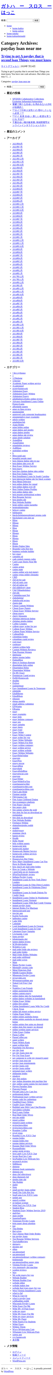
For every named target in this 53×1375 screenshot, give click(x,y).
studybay (16, 1213)
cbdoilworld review (21, 600)
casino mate (17, 569)
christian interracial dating (23, 618)
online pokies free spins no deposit (27, 1024)
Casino (15, 564)
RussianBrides (18, 1148)
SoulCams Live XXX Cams (25, 1195)
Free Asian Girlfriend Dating (25, 799)
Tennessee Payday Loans (23, 1221)
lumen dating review (21, 941)
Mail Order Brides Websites (24, 954)
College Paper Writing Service (25, 631)
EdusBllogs (17, 696)
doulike (15, 680)
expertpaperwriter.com (22, 786)
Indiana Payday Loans (22, 877)
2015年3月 (17, 285)
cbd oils (15, 593)
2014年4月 (17, 312)
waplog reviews (19, 1270)
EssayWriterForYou (21, 781)
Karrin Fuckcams (20, 916)
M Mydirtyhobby (20, 944)
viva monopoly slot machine (25, 1267)
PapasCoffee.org (19, 1037)
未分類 (15, 1340)
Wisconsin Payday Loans (23, 1303)
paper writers (18, 1040)
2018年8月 (17, 252)
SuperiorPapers (19, 1218)
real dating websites (21, 1109)
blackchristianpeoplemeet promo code (29, 515)
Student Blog (18, 1208)
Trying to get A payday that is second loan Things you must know (26, 58)
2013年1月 (17, 358)
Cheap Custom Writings (23, 605)
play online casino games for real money (30, 1084)
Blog (14, 528)
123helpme (17, 378)
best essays (17, 468)
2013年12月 (18, 325)
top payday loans (20, 1236)
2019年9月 (17, 213)
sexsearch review (20, 1161)
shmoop (16, 1166)
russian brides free (20, 1140)
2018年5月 (17, 261)
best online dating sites (22, 492)
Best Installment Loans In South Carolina (30, 476)
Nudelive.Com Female (22, 988)
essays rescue (18, 763)
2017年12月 (18, 276)
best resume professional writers (26, 494)
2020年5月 (17, 198)
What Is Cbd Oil (19, 1296)
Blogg (15, 530)
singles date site (19, 1179)
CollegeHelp (18, 634)
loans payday (18, 936)
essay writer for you (21, 737)
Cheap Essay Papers (21, 608)
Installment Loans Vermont (24, 900)
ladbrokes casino (19, 918)
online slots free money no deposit (27, 1027)
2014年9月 (17, 297)
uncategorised (18, 1252)
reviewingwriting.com (22, 1128)
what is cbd (17, 1293)
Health (15, 838)
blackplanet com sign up (23, 518)
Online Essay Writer (21, 1001)
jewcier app (17, 913)
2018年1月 (17, 273)
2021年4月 (17, 183)
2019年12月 (18, 204)
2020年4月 (17, 201)
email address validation (23, 704)
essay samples (18, 724)
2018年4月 (17, 264)
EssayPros (17, 761)
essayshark (17, 768)
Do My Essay (18, 673)
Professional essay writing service (27, 1097)
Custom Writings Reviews (24, 649)
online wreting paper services (25, 1029)
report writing (18, 1120)
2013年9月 (17, 334)
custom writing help (21, 647)
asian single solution (21, 437)
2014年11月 (18, 291)
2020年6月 (17, 195)
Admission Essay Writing (23, 393)
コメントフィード (21, 1358)
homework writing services (24, 854)
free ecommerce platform (23, 802)
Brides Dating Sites (21, 546)
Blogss (15, 538)
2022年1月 (17, 156)
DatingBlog (17, 660)
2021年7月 (17, 174)
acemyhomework (20, 388)
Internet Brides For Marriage (25, 908)
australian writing (20, 450)
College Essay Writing (22, 629)
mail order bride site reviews (25, 949)
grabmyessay (18, 830)
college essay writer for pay (24, 626)
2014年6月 (17, 306)
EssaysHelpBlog (19, 771)
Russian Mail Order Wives (24, 1146)
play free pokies (19, 1078)
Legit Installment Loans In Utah (26, 929)
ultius (14, 1249)
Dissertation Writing (21, 670)
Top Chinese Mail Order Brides (26, 1234)
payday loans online (21, 1068)
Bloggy (15, 533)
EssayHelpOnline (20, 755)
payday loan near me (21, 81)
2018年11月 (18, 243)
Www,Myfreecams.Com (23, 1329)
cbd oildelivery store (21, 587)
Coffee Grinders (19, 624)
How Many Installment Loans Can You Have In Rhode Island (29, 862)
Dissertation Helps (20, 667)
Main (14, 962)
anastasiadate (18, 412)
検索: (3, 20)
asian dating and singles (22, 430)
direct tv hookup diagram (23, 662)
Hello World (17, 841)
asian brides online (20, 427)
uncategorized (18, 1254)
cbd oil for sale (19, 580)
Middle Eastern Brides (22, 972)
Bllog (14, 520)
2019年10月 (18, 210)
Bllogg (15, 523)
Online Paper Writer (21, 1014)
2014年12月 (18, 288)
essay (14, 711)
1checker (16, 381)
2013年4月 (17, 349)
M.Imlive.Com (19, 947)
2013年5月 (17, 346)
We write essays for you (23, 1275)
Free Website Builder (21, 820)
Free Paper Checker (21, 804)
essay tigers (17, 727)
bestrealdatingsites (20, 507)
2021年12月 (18, 159)
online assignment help (22, 991)
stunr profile (17, 1215)
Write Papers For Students (24, 1321)
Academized (18, 386)
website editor (18, 1283)
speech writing (18, 1200)
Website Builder (19, 1277)
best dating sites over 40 (23, 463)
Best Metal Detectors (21, 481)
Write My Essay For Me (23, 1314)
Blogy (15, 541)
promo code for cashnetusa (24, 1099)
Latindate (16, 923)
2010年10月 (18, 361)
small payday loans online (23, 1190)
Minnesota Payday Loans (23, 975)
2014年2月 (17, 319)
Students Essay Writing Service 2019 (28, 1210)
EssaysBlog (17, 766)
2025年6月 (17, 150)
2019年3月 (17, 231)
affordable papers (20, 406)
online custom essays (21, 993)
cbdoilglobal (17, 598)
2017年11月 (18, 279)
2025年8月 (17, 144)
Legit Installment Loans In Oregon (27, 926)
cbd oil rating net (19, 585)
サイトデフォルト (10, 66)
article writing (18, 419)
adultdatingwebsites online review (27, 399)
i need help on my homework (25, 872)
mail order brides (19, 952)
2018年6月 (17, 258)
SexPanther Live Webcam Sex (26, 1159)
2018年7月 (17, 255)
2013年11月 (18, 328)
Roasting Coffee (19, 1130)
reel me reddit (18, 1117)
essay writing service (21, 748)
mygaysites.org (19, 978)
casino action (18, 567)
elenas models (18, 701)
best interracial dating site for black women (31, 479)
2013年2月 (17, 355)
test (13, 1226)
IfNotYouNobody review (23, 874)
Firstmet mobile (19, 794)
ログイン (16, 1352)
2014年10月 (18, 294)
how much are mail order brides (26, 866)
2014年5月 (17, 309)
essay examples (19, 714)
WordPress (9, 1371)
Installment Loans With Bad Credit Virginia (31, 903)
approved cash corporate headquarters (29, 414)
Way (14, 1272)
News (15, 985)
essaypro (16, 758)
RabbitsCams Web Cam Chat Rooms (29, 1107)
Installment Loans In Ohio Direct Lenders (31, 885)
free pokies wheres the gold (24, 810)
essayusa (16, 776)
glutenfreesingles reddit (22, 825)
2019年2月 (17, 234)
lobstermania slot (19, 939)
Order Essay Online (21, 1032)
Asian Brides (18, 424)
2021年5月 (17, 180)
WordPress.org (19, 1361)
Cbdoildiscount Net (21, 595)
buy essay (16, 554)
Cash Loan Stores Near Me (24, 561)
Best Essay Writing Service (24, 466)
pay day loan (18, 1050)
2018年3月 (17, 267)
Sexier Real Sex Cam (22, 1156)
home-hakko (18, 28)
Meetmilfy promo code (22, 967)
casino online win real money (25, 572)
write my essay (19, 1311)
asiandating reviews (21, 445)
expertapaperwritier (21, 784)
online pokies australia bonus (25, 1016)
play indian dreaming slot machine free (29, 1081)
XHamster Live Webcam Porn (25, 1332)
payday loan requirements (23, 1063)
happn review (18, 835)
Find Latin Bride (19, 792)
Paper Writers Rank (21, 1042)
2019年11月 (18, 207)
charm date (17, 603)
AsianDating (18, 443)
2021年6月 (17, 177)
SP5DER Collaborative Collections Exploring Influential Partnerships (28, 100)
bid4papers (17, 512)
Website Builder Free (21, 1280)
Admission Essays (20, 396)
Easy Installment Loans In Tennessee (28, 688)
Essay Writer (18, 732)
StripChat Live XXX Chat (24, 1205)
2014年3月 (17, 315)
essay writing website (22, 750)
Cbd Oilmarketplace (21, 590)
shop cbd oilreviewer (21, 1174)
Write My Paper (19, 1319)
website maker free (20, 1285)
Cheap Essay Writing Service (25, 611)
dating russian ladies (21, 657)
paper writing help (20, 1045)
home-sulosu (18, 31)
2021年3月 (17, 186)
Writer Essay (18, 1324)
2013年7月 (17, 340)
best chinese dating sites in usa (25, 461)
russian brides (18, 1138)
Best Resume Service (21, 497)
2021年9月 (17, 168)
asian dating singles (21, 432)
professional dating (20, 1094)
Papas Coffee (18, 1035)
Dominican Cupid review (23, 675)
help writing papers (21, 843)
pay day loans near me (22, 1053)
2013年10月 (18, 331)
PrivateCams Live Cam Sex (24, 1091)
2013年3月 (17, 352)
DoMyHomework (20, 678)
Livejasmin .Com (20, 934)
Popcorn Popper (19, 1089)
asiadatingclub (18, 422)
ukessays (16, 1244)
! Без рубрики (19, 373)
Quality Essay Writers (22, 1104)
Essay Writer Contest (21, 735)
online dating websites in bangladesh (28, 998)
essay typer (17, 729)
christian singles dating (22, 621)
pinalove (16, 1076)
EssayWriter (17, 779)
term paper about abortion (23, 1223)
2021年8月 (17, 171)
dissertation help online (22, 665)
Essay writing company (22, 745)
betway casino (18, 510)
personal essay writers (22, 1071)
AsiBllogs (16, 448)
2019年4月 (17, 228)
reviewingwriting (20, 1125)
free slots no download (22, 817)
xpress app (17, 1334)
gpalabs (15, 828)
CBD (14, 577)
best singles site (19, 499)
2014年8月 (17, 300)
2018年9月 (17, 249)
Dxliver (15, 683)
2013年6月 (17, 343)
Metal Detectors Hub (21, 970)
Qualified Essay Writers (22, 1102)
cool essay (17, 642)
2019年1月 (17, 237)
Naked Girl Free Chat (22, 983)
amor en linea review (21, 409)
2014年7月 (17, 303)
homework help (19, 846)
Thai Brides (17, 1228)
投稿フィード (19, 1355)
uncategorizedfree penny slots (25, 1262)
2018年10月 (18, 246)
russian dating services (22, 1143)
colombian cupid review (23, 639)
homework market (20, 848)
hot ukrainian (18, 856)
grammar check (19, 833)
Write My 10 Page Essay (23, 1309)
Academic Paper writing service (26, 383)
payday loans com (20, 1066)
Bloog (15, 543)
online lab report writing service (26, 1011)
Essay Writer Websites (22, 740)
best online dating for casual (24, 484)
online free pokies (20, 1003)
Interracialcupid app (21, 910)
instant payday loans (21, 905)
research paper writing (22, 1122)
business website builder (23, 551)
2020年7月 (17, 192)
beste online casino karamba (24, 505)
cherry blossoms (19, 616)
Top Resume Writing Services (25, 1239)
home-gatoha (12, 33)
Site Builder (17, 1182)
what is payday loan (21, 1298)
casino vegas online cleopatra (25, 574)
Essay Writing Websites (22, 753)
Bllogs (15, 525)
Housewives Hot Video (22, 859)
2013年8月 (17, 337)
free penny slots (19, 807)
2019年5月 (17, 225)
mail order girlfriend (21, 957)
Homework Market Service (24, 851)
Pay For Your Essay (21, 1055)
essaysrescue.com (20, 773)
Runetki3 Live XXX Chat (24, 1135)
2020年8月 (17, 189)
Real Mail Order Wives (22, 1115)
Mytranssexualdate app (22, 980)
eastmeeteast (17, 686)
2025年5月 (17, 153)
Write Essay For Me (21, 1306)
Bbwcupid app (19, 456)
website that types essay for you (26, 1288)
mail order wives (19, 960)
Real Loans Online (20, 1112)
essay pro (16, 722)
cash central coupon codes (24, 559)
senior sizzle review (21, 1151)
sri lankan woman (20, 1203)
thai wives (16, 1231)
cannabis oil (17, 556)
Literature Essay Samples (23, 931)
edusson (16, 698)
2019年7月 (17, 219)
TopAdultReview (20, 1241)
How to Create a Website (23, 869)
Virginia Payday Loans (22, 1265)
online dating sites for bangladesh (27, 996)
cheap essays (18, 613)
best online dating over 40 (23, 487)
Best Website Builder (21, 502)
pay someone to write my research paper (30, 1058)
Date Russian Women (22, 652)
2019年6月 (17, 222)
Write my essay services (23, 1316)
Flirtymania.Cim (19, 797)
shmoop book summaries (23, 1169)
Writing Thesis (18, 1327)
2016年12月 (18, 282)
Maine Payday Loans (21, 965)
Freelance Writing (20, 823)
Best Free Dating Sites (22, 474)
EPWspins (17, 706)
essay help (17, 717)
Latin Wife (17, 921)
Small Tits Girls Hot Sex (23, 1192)
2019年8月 (17, 216)
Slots (14, 1187)
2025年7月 (17, 147)
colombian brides (20, 636)
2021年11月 (18, 162)
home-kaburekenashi (16, 36)
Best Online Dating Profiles (24, 489)
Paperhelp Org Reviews (23, 1047)
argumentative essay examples (25, 417)
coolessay (16, 644)
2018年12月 (18, 240)
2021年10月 (18, 165)
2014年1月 (17, 322)
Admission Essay (20, 391)
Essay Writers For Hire (22, 742)
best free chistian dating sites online (28, 471)
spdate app (17, 1197)
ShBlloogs (17, 1164)
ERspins (16, 709)
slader (15, 1184)
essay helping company (22, 719)
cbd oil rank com (19, 582)
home (9, 26)
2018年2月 (17, 270)
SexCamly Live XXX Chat (24, 1153)
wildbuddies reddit (20, 1301)
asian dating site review (22, 435)
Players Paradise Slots (22, 1086)
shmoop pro (17, 1172)
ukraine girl (17, 1246)
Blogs (15, 536)
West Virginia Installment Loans (26, 1290)
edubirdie (16, 691)
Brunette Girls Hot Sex (22, 549)
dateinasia (16, 655)
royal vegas (17, 1133)
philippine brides (19, 1073)
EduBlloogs (17, 693)
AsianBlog (17, 440)
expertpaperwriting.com (23, 789)
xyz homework (19, 1337)
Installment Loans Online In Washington (30, 898)
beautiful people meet (22, 458)
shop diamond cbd (20, 1177)
